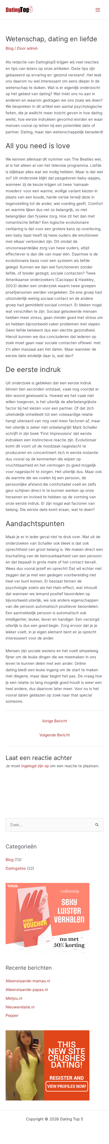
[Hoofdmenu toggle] (98, 9)
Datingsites (16, 868)
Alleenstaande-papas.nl (27, 989)
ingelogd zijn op (35, 766)
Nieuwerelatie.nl (20, 1007)
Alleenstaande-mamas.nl (28, 981)
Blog (9, 48)
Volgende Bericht (54, 735)
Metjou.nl (14, 998)
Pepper (12, 1015)
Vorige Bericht (54, 721)
